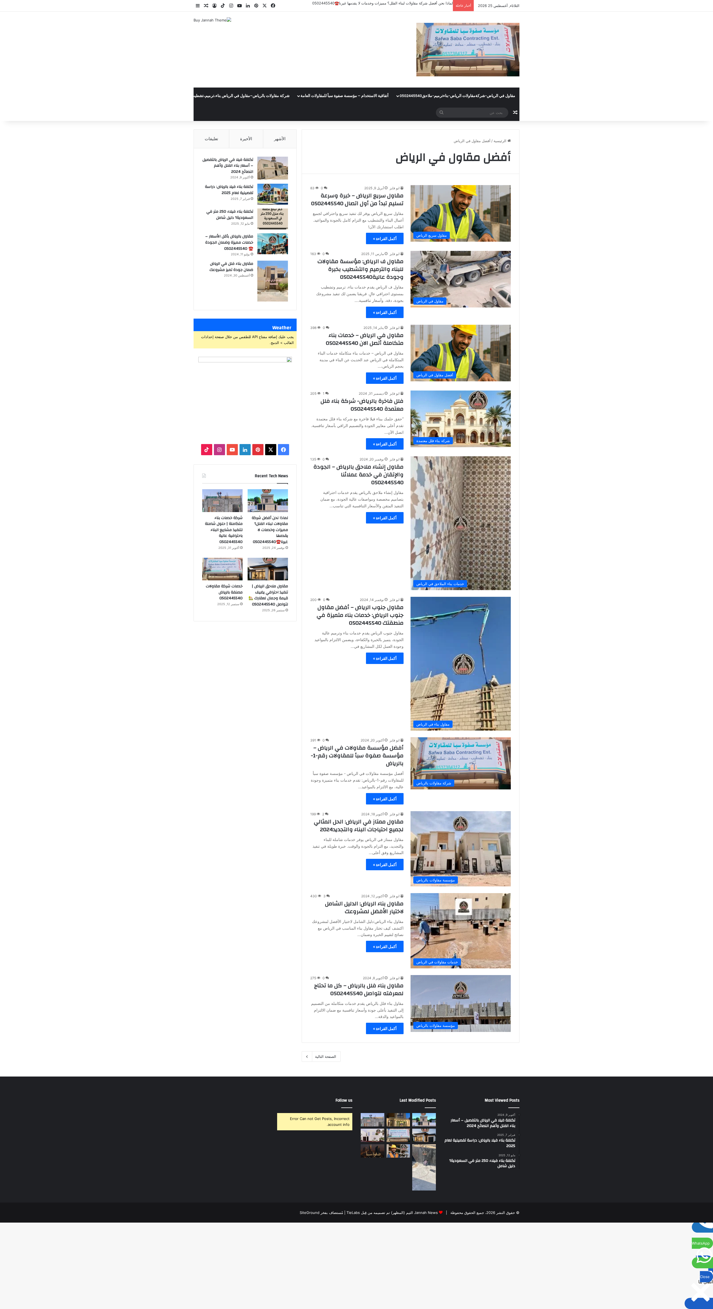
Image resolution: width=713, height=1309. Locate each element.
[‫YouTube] (232, 449)
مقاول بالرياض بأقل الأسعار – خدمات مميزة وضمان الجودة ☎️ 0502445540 (229, 242)
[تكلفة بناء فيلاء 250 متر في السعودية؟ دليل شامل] (272, 219)
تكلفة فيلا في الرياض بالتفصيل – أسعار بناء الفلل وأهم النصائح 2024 (227, 165)
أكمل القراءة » (385, 238)
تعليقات (211, 138)
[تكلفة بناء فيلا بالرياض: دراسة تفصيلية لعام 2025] (272, 194)
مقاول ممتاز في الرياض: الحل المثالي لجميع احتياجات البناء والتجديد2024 (359, 825)
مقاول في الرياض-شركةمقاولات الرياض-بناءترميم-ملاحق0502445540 (457, 96)
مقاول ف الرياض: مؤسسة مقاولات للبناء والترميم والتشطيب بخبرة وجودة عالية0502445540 (361, 269)
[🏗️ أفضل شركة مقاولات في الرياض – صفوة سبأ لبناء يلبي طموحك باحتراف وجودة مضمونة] (372, 1135)
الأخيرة (246, 138)
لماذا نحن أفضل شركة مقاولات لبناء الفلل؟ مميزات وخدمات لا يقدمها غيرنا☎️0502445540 (270, 530)
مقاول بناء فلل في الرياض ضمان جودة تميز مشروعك (231, 266)
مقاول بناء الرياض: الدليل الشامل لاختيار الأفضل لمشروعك (364, 907)
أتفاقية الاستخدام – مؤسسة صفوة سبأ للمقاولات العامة (345, 96)
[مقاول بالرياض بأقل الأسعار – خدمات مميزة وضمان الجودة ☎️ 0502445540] (272, 243)
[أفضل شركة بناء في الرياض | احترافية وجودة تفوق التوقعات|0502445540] (372, 1151)
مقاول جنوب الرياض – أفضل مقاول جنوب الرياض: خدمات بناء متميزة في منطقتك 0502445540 (360, 615)
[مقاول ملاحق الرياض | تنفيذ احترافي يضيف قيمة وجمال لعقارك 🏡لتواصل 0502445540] (268, 569)
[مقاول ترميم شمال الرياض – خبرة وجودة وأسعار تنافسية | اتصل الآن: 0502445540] (398, 1119)
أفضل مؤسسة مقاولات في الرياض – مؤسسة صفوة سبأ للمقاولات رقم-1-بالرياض (357, 756)
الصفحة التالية (325, 1056)
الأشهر (279, 138)
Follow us (344, 1100)
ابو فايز (394, 188)
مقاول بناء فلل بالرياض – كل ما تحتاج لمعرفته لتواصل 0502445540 (359, 989)
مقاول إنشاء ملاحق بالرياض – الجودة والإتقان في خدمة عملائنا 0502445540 (358, 475)
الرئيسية (500, 141)
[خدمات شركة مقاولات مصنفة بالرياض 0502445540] (222, 569)
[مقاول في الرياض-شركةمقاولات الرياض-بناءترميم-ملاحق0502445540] (467, 49)
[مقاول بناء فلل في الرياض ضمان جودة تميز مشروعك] (272, 281)
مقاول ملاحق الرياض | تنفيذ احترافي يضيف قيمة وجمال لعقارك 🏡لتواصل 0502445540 (268, 595)
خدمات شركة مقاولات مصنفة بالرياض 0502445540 (224, 592)
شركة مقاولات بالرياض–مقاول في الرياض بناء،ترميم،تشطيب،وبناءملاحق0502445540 (220, 96)
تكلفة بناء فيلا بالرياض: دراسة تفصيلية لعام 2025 (229, 190)
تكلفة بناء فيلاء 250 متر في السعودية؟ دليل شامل (229, 214)
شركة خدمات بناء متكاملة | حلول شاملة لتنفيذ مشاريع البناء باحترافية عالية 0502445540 (384, 3)
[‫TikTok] (206, 449)
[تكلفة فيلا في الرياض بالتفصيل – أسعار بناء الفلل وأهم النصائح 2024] (272, 168)
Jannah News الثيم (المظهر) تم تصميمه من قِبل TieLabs (392, 1212)
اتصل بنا (135, 96)
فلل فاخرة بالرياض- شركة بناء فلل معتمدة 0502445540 (362, 405)
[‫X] (270, 449)
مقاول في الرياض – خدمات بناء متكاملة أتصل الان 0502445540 (365, 339)
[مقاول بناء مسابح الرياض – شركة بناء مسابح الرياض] (424, 1167)
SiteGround (309, 1212)
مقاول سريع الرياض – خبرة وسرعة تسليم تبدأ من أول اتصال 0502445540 (357, 199)
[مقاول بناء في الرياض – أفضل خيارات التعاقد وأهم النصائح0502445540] (398, 1151)
